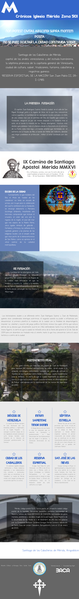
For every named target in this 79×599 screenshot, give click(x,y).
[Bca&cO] (62, 570)
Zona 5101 (69, 16)
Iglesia (39, 16)
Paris (21, 565)
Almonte (3, 565)
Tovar (29, 565)
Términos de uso (55, 565)
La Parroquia (15, 565)
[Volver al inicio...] (9, 7)
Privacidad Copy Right (69, 565)
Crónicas (24, 16)
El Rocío (9, 565)
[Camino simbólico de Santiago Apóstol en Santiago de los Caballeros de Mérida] (39, 588)
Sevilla (25, 565)
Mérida (53, 16)
